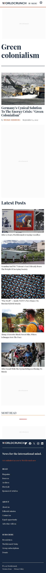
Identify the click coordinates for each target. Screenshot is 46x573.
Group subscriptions (10, 548)
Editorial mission (9, 511)
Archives (5, 482)
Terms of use (7, 569)
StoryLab (5, 487)
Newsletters (7, 540)
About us (6, 507)
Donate (5, 552)
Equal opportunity (9, 519)
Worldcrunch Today (10, 544)
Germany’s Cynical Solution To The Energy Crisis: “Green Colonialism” (22, 111)
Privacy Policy (19, 569)
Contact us (6, 515)
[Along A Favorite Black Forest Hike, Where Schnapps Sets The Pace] (23, 321)
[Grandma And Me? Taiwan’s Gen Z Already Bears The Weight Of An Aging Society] (23, 252)
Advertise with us (9, 524)
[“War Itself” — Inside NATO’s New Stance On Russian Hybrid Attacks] (23, 286)
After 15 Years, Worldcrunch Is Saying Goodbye (20, 235)
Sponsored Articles (10, 491)
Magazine (6, 474)
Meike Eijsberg (12, 120)
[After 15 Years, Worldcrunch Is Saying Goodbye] (23, 221)
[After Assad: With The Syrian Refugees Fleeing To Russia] (23, 355)
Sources (5, 478)
